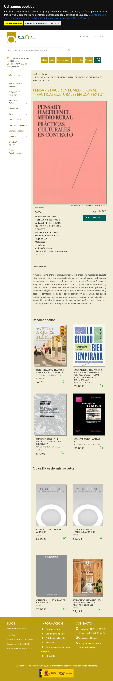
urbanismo (40, 245)
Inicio (35, 74)
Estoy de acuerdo (14, 23)
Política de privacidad (56, 638)
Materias (50, 642)
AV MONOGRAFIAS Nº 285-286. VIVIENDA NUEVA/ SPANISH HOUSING (87, 602)
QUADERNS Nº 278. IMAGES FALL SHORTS (50, 601)
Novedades (78, 60)
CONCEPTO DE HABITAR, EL (87, 440)
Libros (44, 60)
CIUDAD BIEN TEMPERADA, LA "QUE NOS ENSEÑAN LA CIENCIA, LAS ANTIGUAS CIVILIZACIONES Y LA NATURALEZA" (88, 375)
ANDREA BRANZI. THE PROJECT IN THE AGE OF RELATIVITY (48, 441)
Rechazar (55, 23)
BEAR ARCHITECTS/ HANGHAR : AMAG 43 (84, 530)
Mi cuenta (50, 655)
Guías (52, 60)
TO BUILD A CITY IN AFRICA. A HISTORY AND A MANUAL (50, 371)
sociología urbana (43, 248)
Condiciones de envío (56, 633)
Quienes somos (53, 629)
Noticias (88, 60)
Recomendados (63, 60)
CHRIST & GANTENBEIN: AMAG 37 (48, 530)
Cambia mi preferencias (36, 23)
